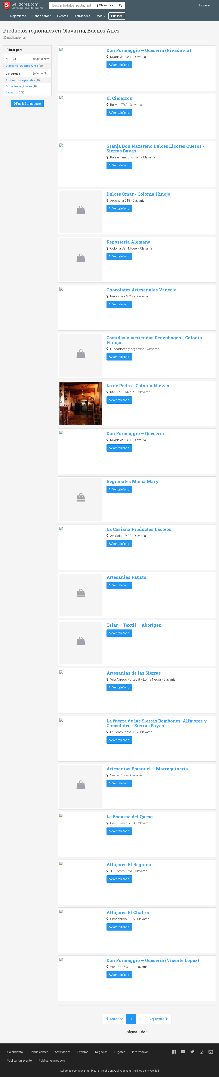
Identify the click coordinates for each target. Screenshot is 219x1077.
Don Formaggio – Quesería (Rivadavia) (149, 50)
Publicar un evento (19, 1060)
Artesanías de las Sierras (134, 673)
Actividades (82, 16)
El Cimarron (120, 98)
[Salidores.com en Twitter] (192, 1052)
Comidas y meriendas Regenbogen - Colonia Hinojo (154, 340)
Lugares (119, 1052)
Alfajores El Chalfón (129, 912)
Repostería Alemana (129, 242)
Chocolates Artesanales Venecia (142, 290)
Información (140, 1052)
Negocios (101, 1052)
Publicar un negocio (52, 1060)
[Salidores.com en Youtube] (183, 1052)
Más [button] (100, 16)
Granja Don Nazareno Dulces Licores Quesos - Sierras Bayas (155, 148)
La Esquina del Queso (130, 816)
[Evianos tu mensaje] (211, 1052)
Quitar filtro (42, 59)
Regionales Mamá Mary (133, 481)
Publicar (116, 16)
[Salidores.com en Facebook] (174, 1052)
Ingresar (204, 5)
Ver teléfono (120, 64)
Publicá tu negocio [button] (28, 103)
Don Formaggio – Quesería (135, 433)
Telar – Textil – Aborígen (134, 625)
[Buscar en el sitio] (120, 5)
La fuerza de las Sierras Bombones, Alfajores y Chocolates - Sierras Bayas (157, 723)
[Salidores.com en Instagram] (201, 1052)
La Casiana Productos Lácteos (139, 529)
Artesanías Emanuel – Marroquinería (147, 768)
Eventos (62, 16)
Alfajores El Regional (130, 864)
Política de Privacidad (146, 1070)
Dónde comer (42, 16)
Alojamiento (18, 16)
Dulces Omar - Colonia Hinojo (138, 194)
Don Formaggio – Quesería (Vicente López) (153, 960)
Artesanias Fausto (126, 577)
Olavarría (105, 5)
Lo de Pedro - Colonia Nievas (138, 385)
